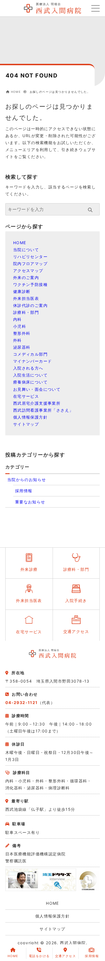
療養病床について (30, 382)
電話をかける (39, 956)
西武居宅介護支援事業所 (36, 403)
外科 (17, 340)
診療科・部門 (26, 312)
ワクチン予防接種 (30, 284)
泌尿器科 (22, 347)
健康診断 (22, 291)
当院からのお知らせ (26, 479)
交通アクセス (65, 956)
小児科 (19, 326)
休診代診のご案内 (30, 305)
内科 (17, 319)
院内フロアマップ (30, 263)
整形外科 (22, 333)
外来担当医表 (26, 298)
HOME (19, 242)
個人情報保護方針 (30, 417)
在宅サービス (26, 396)
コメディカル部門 (30, 354)
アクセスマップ (28, 270)
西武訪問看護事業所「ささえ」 (43, 410)
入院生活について (30, 375)
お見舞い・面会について (36, 389)
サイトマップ (26, 424)
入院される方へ (28, 368)
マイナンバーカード (32, 361)
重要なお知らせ (30, 501)
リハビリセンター (30, 256)
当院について (26, 249)
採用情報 (23, 490)
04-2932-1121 (21, 702)
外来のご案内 (26, 277)
